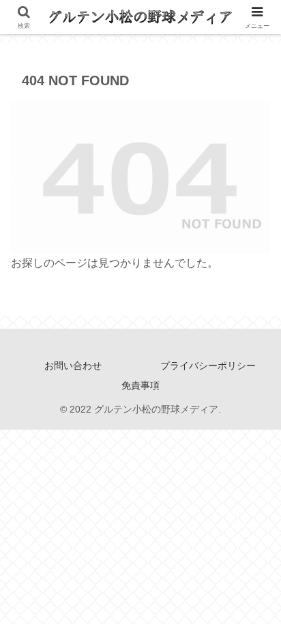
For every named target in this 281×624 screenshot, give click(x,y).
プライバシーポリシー (208, 365)
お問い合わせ (73, 365)
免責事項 (140, 385)
